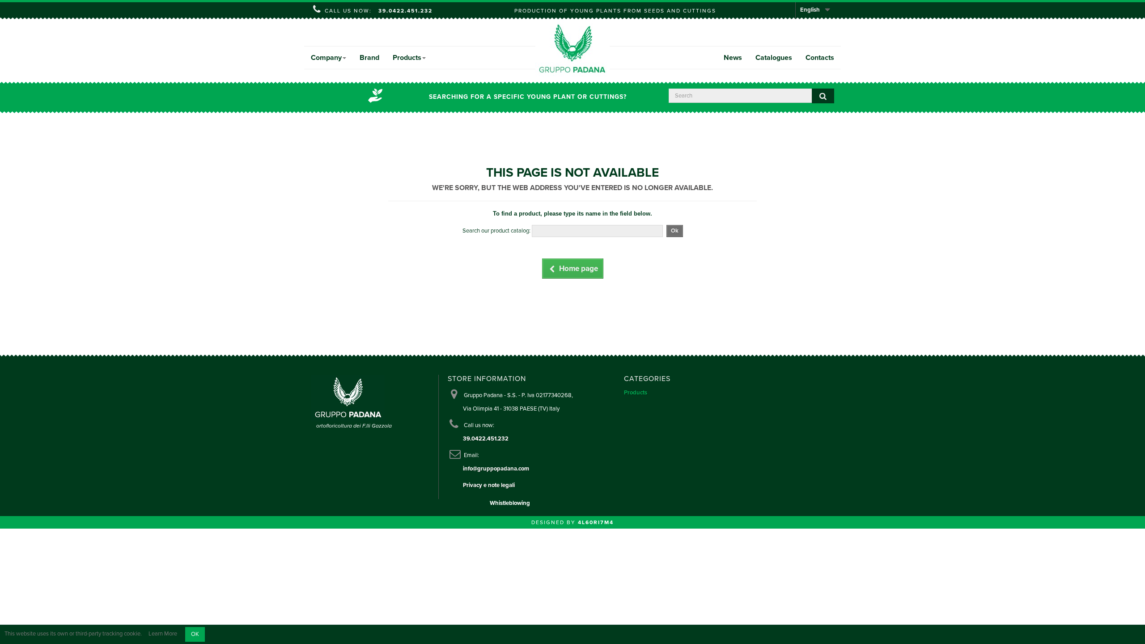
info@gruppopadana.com (496, 468)
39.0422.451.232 (405, 11)
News (733, 57)
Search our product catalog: (496, 230)
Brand (369, 57)
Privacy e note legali (489, 485)
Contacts (820, 57)
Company (326, 57)
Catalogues (773, 57)
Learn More (162, 634)
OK (195, 634)
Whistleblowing (510, 503)
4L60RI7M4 (596, 522)
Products (407, 57)
